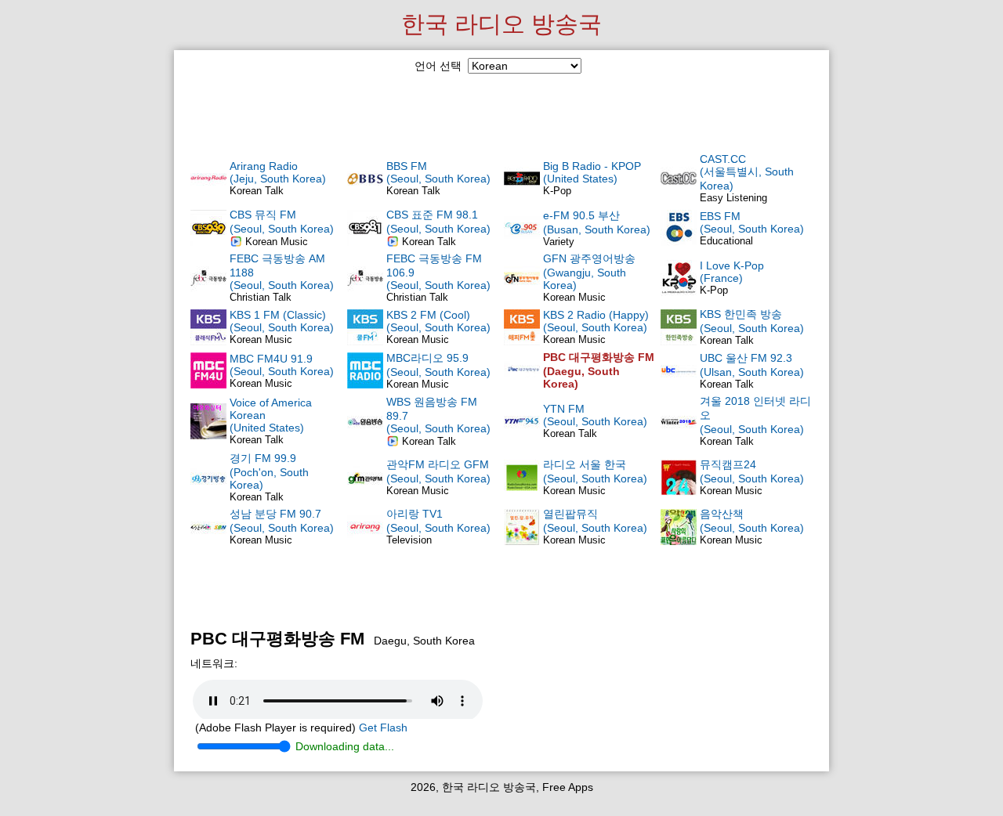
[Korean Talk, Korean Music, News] (208, 492)
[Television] (365, 541)
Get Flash (383, 727)
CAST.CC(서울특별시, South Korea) (747, 172)
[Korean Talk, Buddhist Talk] (365, 192)
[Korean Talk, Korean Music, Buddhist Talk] (365, 435)
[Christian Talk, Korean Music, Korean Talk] (208, 292)
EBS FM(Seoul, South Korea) (752, 222)
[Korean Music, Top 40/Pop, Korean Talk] (365, 492)
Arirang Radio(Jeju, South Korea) (278, 172)
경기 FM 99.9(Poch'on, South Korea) (269, 471)
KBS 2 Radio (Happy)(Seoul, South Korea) (596, 321)
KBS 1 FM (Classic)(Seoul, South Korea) (282, 321)
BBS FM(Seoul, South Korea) (438, 172)
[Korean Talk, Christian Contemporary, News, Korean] (365, 242)
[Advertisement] (501, 112)
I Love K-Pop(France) (732, 271)
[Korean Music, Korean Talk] (365, 341)
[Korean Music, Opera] (522, 492)
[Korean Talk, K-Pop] (208, 192)
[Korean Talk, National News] (679, 341)
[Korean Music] (522, 292)
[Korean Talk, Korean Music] (679, 384)
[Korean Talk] (208, 435)
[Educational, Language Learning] (679, 242)
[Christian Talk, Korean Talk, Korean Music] (365, 292)
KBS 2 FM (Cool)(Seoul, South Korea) (438, 321)
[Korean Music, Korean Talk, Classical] (208, 341)
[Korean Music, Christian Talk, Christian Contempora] (208, 242)
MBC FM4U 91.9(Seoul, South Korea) (282, 364)
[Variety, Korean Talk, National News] (522, 242)
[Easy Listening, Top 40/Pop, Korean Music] (679, 192)
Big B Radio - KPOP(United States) (592, 172)
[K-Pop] (522, 192)
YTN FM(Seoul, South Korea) (595, 415)
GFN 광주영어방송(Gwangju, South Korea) (589, 271)
